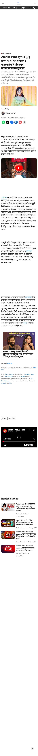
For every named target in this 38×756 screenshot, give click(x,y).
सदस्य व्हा (9, 363)
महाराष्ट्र (15, 8)
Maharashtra (9, 376)
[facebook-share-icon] (12, 123)
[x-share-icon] (7, 123)
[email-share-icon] (20, 123)
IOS (10, 383)
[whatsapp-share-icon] (3, 123)
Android (3, 383)
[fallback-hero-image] (8, 507)
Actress (4, 418)
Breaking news (29, 374)
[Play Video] (19, 168)
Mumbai (23, 376)
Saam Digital (11, 418)
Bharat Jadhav (10, 113)
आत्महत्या (28, 297)
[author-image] (3, 113)
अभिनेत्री (4, 197)
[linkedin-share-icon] (16, 123)
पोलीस (25, 323)
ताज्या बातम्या (6, 8)
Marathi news (9, 374)
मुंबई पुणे (23, 8)
